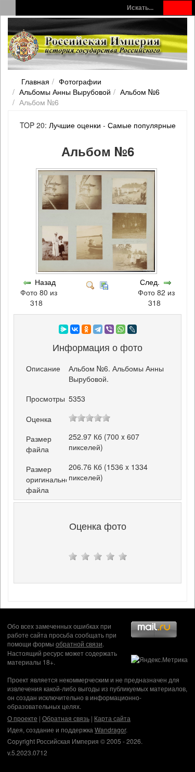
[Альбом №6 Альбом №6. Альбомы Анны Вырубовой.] (97, 271)
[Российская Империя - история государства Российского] (86, 46)
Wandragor (110, 729)
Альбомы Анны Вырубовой (65, 91)
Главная (35, 81)
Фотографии (80, 81)
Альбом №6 (140, 91)
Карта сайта (112, 718)
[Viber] (109, 329)
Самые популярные (142, 125)
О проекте (22, 718)
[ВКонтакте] (75, 329)
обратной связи (79, 643)
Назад (45, 282)
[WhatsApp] (120, 329)
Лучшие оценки (75, 125)
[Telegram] (97, 329)
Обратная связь (65, 718)
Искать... (140, 7)
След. (150, 282)
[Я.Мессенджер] (63, 329)
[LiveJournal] (132, 329)
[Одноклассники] (86, 329)
